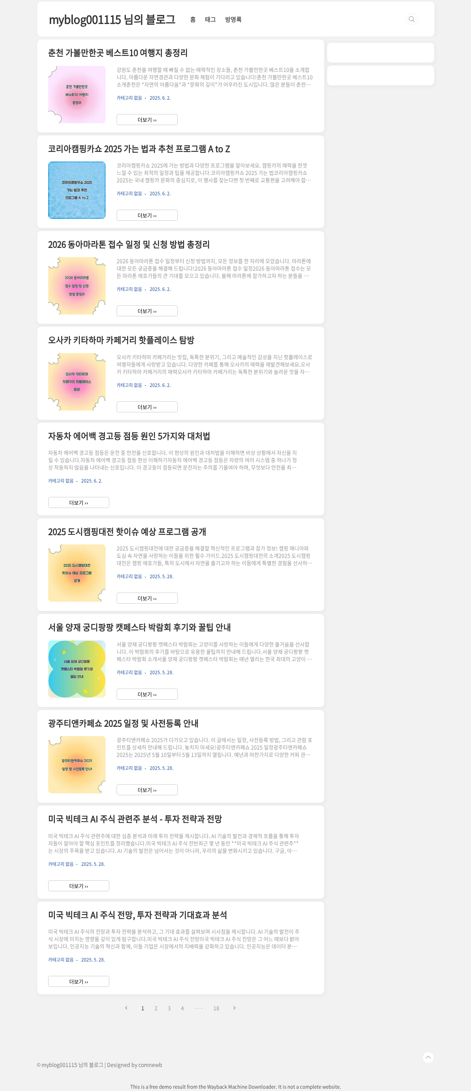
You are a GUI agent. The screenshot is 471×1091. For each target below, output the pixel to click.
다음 (234, 1007)
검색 (411, 19)
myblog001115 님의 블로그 (112, 19)
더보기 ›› (147, 119)
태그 (210, 19)
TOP (428, 1057)
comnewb (150, 1064)
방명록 (233, 19)
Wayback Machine (227, 1086)
